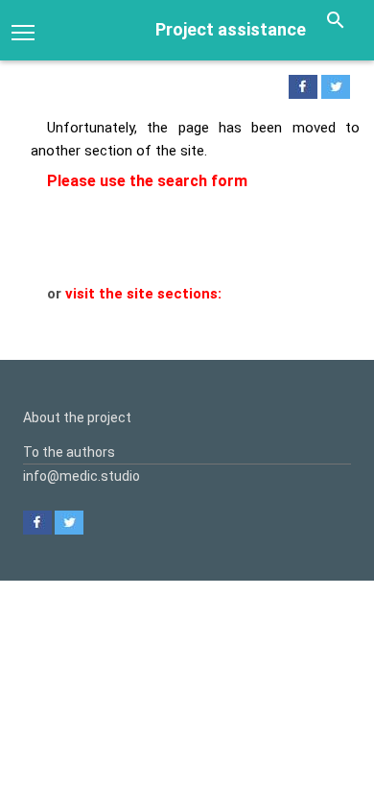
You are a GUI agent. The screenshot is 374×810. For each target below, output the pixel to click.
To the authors (69, 452)
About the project (77, 417)
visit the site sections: (143, 293)
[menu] (23, 31)
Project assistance (230, 29)
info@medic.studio (81, 476)
